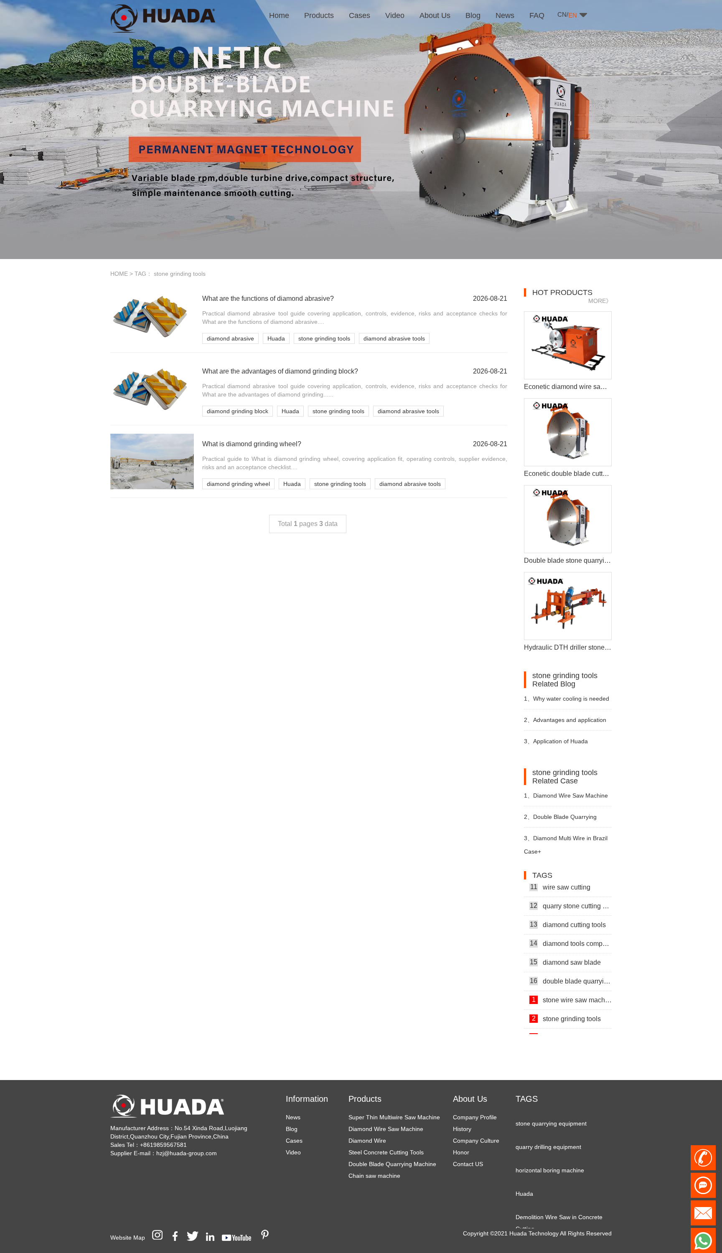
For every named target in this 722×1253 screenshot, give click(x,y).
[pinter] (268, 1237)
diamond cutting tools (568, 912)
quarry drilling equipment (548, 1134)
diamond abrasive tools (394, 338)
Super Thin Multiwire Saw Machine (394, 1117)
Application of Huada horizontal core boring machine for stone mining (565, 745)
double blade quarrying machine (571, 969)
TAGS (527, 1098)
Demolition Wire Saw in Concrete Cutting (559, 1211)
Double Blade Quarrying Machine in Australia (560, 820)
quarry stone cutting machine (571, 893)
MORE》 (600, 300)
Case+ (532, 851)
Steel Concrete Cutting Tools (386, 1152)
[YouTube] (239, 1237)
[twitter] (195, 1237)
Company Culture (476, 1140)
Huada (276, 338)
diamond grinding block (237, 411)
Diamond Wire (367, 1140)
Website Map (127, 1237)
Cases (294, 1140)
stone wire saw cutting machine (572, 1025)
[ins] (160, 1237)
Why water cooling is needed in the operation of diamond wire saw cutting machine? (566, 702)
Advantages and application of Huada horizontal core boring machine (566, 723)
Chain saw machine (374, 1175)
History (462, 1129)
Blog (291, 1129)
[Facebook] (178, 1237)
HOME (119, 273)
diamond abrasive (230, 338)
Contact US (468, 1164)
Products (364, 1098)
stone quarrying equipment (551, 1111)
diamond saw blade (565, 950)
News (293, 1117)
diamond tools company (571, 931)
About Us (470, 1098)
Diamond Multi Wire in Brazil (566, 838)
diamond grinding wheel (238, 483)
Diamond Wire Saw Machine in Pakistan (566, 799)
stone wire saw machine (572, 987)
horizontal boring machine (550, 1158)
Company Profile (475, 1117)
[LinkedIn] (213, 1237)
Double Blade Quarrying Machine (392, 1164)
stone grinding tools (324, 338)
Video (293, 1152)
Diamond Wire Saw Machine (385, 1129)
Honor (461, 1152)
